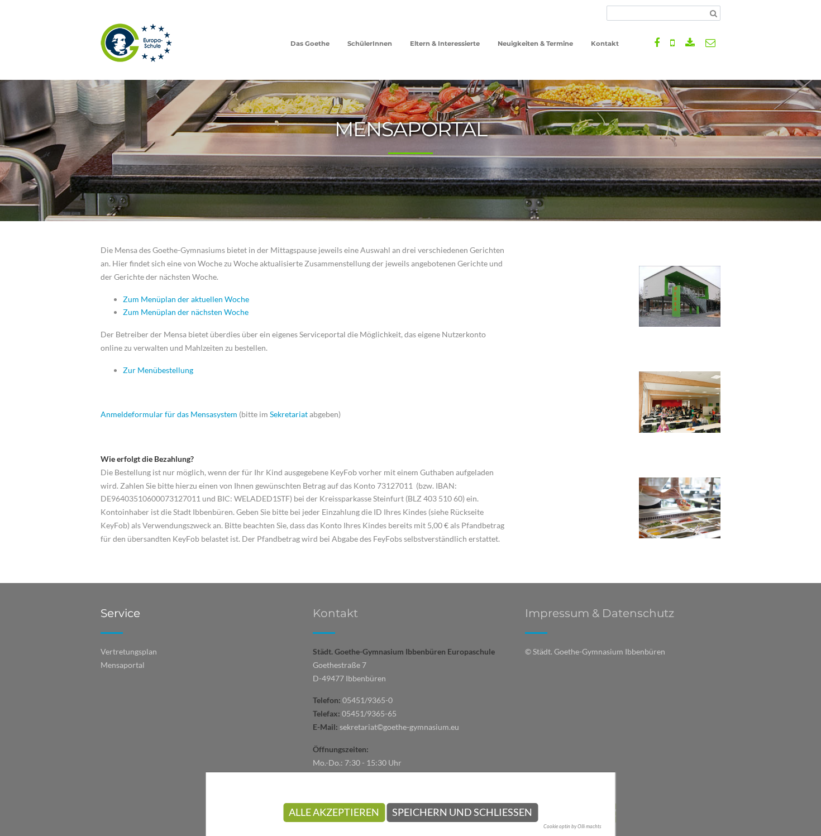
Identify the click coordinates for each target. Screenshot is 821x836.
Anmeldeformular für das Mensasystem (169, 414)
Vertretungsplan (129, 651)
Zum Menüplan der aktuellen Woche (186, 299)
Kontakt (335, 613)
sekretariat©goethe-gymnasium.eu (399, 727)
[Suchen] (713, 13)
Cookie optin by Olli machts (572, 826)
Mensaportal (123, 665)
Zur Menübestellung (158, 370)
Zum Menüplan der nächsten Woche (186, 312)
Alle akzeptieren (334, 812)
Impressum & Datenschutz (599, 613)
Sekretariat (289, 414)
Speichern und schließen (462, 812)
